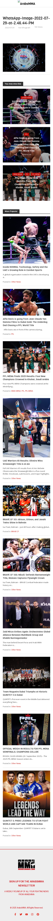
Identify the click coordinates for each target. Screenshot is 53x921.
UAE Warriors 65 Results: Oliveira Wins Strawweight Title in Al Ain (23, 462)
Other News (26, 98)
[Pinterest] (38, 914)
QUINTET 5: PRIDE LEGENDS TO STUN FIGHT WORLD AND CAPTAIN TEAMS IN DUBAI (25, 822)
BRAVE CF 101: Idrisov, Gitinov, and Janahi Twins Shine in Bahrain (24, 521)
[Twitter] (21, 914)
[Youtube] (26, 914)
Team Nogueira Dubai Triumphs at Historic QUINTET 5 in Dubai (25, 693)
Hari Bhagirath (24, 27)
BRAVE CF (15, 531)
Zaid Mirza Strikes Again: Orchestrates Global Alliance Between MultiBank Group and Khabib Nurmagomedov (26, 635)
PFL (26, 134)
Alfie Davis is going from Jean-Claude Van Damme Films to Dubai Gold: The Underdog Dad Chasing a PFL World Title (26, 144)
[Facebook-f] (15, 914)
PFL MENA (36, 174)
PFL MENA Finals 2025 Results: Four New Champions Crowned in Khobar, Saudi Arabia (26, 182)
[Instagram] (32, 914)
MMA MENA (17, 174)
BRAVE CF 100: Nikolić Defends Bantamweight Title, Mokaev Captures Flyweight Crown (26, 576)
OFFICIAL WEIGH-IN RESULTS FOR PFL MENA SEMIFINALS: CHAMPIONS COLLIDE (26, 750)
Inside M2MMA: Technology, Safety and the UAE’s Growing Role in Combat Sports (26, 106)
